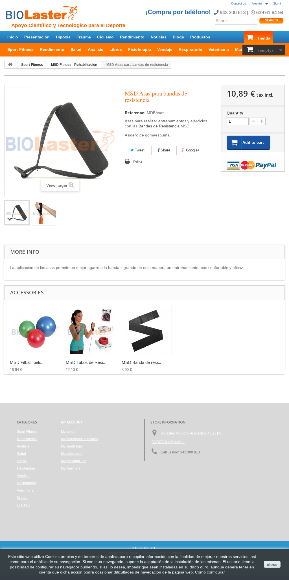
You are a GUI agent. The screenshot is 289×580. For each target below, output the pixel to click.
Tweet (139, 150)
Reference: (135, 112)
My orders (68, 432)
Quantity (235, 113)
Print (137, 162)
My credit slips (72, 446)
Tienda (263, 38)
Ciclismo (105, 37)
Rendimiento (132, 37)
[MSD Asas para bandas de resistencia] (17, 212)
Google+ (192, 150)
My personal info (73, 461)
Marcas (242, 49)
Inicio (12, 37)
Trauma (84, 37)
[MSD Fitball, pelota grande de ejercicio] (35, 331)
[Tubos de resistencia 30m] (91, 331)
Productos (200, 37)
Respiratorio (190, 49)
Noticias (159, 37)
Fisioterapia (139, 49)
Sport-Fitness (20, 49)
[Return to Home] (10, 64)
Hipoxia (63, 37)
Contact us (238, 3)
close (272, 564)
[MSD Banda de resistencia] (147, 331)
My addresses (71, 454)
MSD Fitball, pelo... (27, 362)
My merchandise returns (79, 439)
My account (72, 422)
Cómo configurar (210, 572)
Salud (76, 49)
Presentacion (37, 37)
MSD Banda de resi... (141, 362)
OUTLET (23, 505)
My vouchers (70, 468)
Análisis (95, 49)
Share (164, 150)
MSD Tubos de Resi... (86, 362)
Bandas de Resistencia (159, 126)
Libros (116, 49)
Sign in (277, 3)
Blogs (178, 37)
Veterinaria (219, 49)
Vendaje (164, 49)
